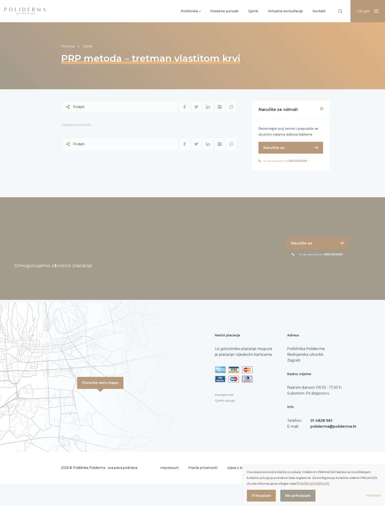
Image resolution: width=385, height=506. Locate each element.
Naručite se (274, 148)
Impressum (169, 468)
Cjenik (87, 46)
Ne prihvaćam (298, 496)
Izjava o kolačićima (242, 468)
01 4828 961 (321, 421)
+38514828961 (297, 161)
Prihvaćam (261, 496)
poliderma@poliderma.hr (333, 426)
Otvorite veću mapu (100, 383)
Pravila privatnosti (202, 468)
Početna (67, 46)
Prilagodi (373, 495)
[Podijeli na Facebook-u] (184, 107)
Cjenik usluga (225, 400)
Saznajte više (224, 394)
